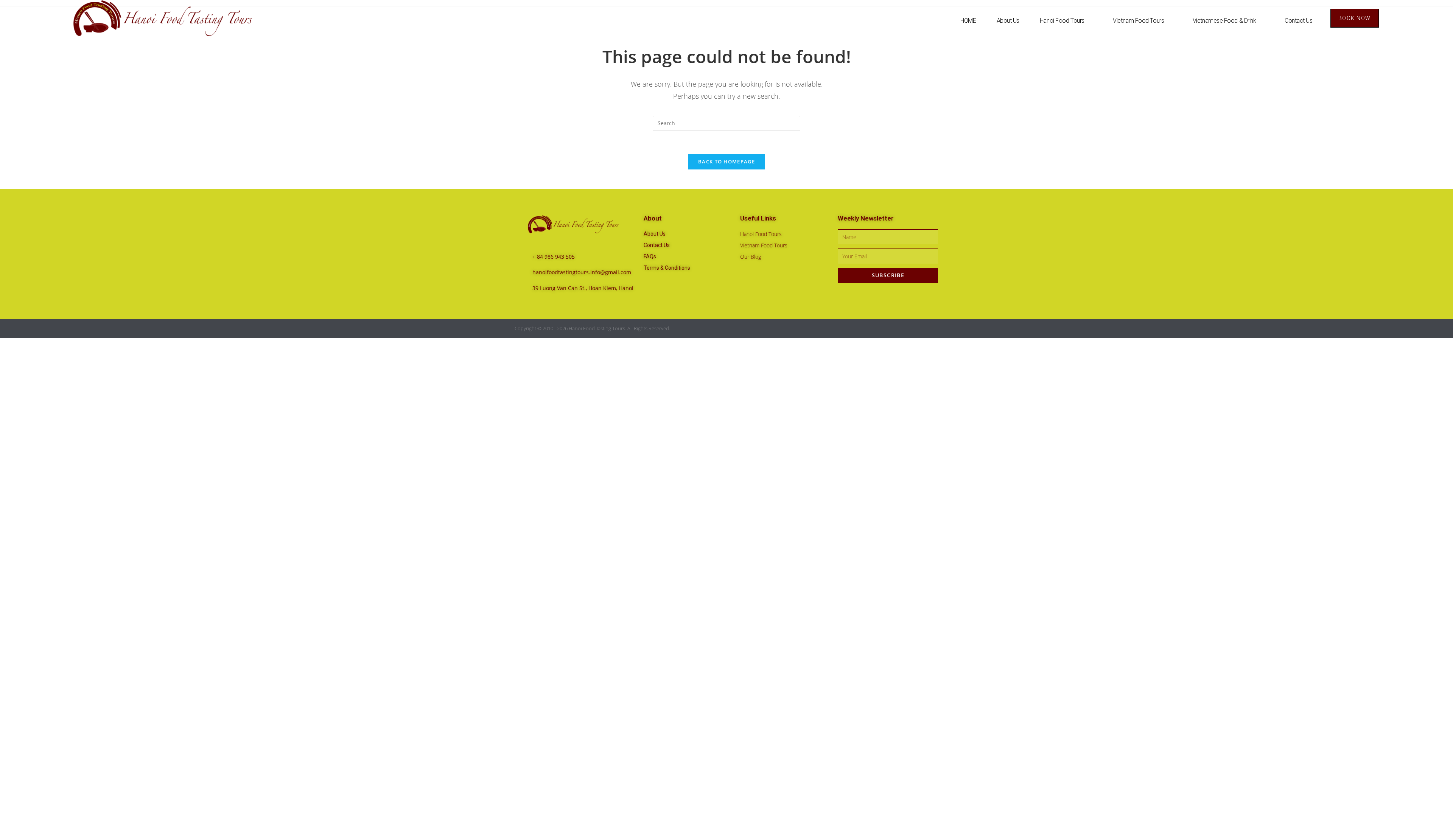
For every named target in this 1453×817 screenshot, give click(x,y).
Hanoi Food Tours (1062, 20)
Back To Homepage (726, 161)
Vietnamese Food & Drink (1224, 20)
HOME (968, 20)
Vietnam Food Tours (1138, 20)
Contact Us (1299, 20)
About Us (1008, 20)
